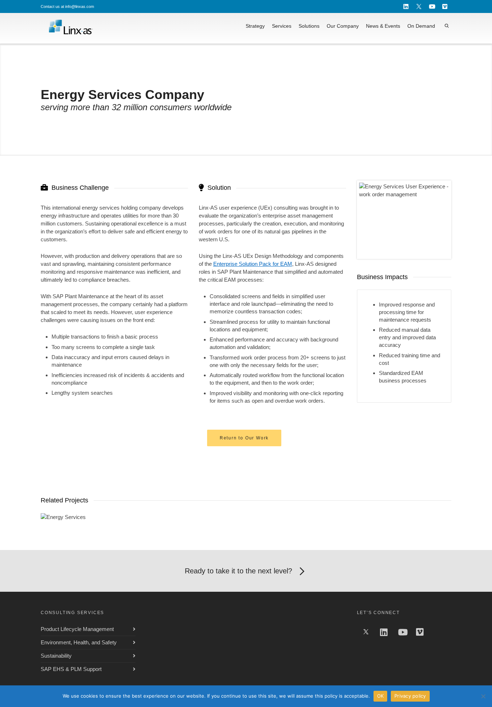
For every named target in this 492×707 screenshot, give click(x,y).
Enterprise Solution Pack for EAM (252, 264)
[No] (483, 696)
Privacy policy (410, 696)
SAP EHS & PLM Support (71, 669)
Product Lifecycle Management (77, 629)
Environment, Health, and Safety (79, 642)
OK (380, 696)
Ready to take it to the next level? (238, 571)
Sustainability (56, 656)
